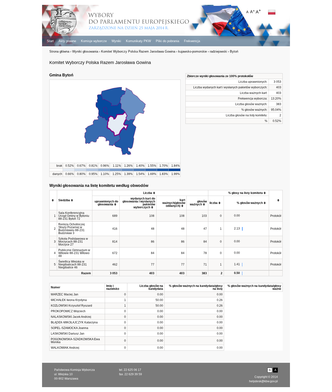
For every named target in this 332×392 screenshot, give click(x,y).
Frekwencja (192, 41)
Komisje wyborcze (94, 41)
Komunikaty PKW (138, 41)
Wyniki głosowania (85, 51)
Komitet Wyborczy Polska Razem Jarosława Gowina (138, 51)
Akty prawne (67, 41)
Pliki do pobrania (167, 41)
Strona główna (59, 51)
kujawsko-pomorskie (192, 51)
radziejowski (218, 51)
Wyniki (116, 41)
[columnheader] (53, 200)
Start (50, 41)
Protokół (275, 216)
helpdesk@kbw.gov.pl (263, 381)
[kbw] (63, 21)
